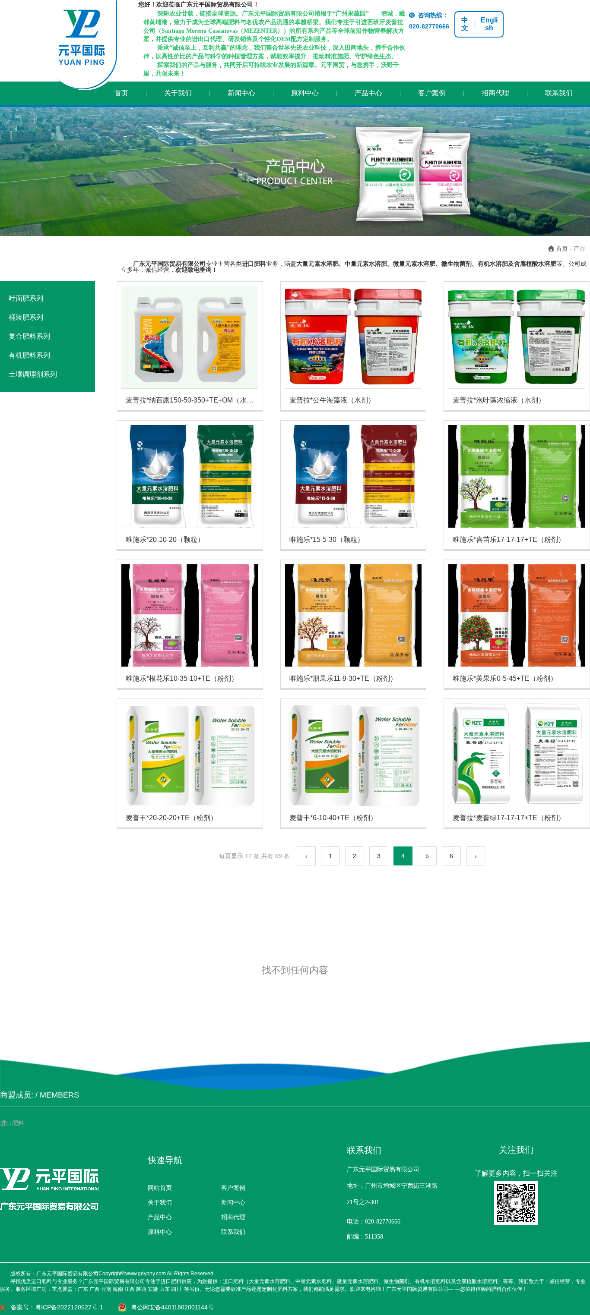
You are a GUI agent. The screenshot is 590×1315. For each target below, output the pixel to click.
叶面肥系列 (26, 298)
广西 (94, 1289)
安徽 (153, 1289)
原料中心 (305, 93)
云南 (106, 1289)
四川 (176, 1289)
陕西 (141, 1289)
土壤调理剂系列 (33, 374)
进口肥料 (12, 1123)
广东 (83, 1289)
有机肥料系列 (29, 355)
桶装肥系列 (26, 317)
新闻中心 (241, 93)
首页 (121, 93)
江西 (129, 1289)
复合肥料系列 (29, 336)
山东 (164, 1289)
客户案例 (432, 93)
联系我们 (559, 93)
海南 (118, 1289)
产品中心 (368, 93)
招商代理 (495, 93)
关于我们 (178, 93)
